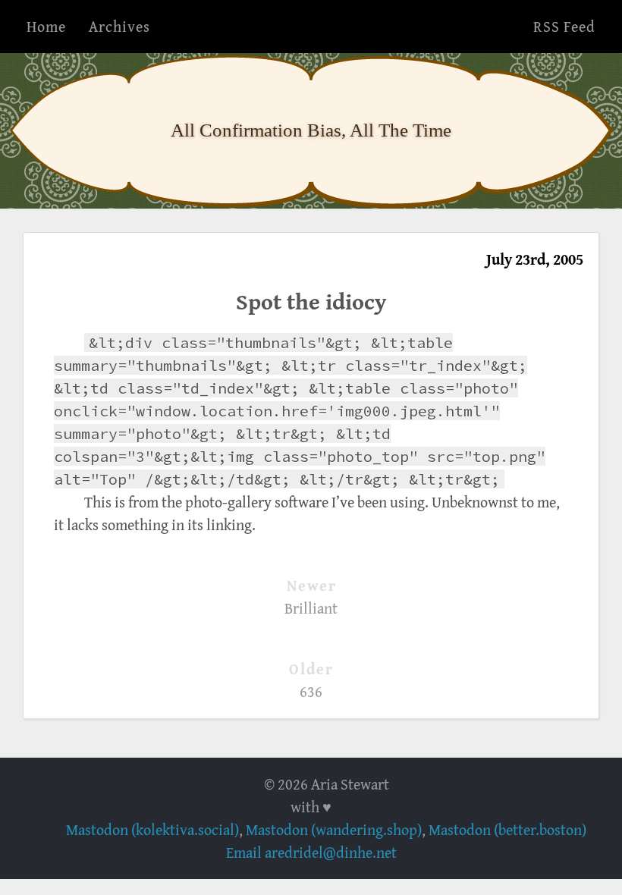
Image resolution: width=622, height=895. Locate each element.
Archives (119, 26)
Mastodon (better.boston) (507, 829)
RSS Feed (564, 26)
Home (46, 26)
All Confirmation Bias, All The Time (311, 130)
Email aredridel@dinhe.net (311, 852)
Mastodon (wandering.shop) (334, 829)
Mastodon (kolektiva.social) (152, 829)
